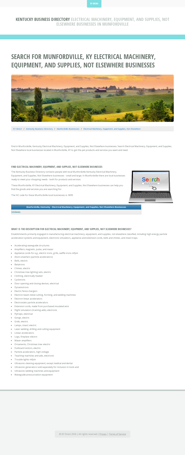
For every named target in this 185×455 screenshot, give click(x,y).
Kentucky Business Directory (43, 19)
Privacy (103, 434)
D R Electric (16, 212)
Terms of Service (117, 434)
